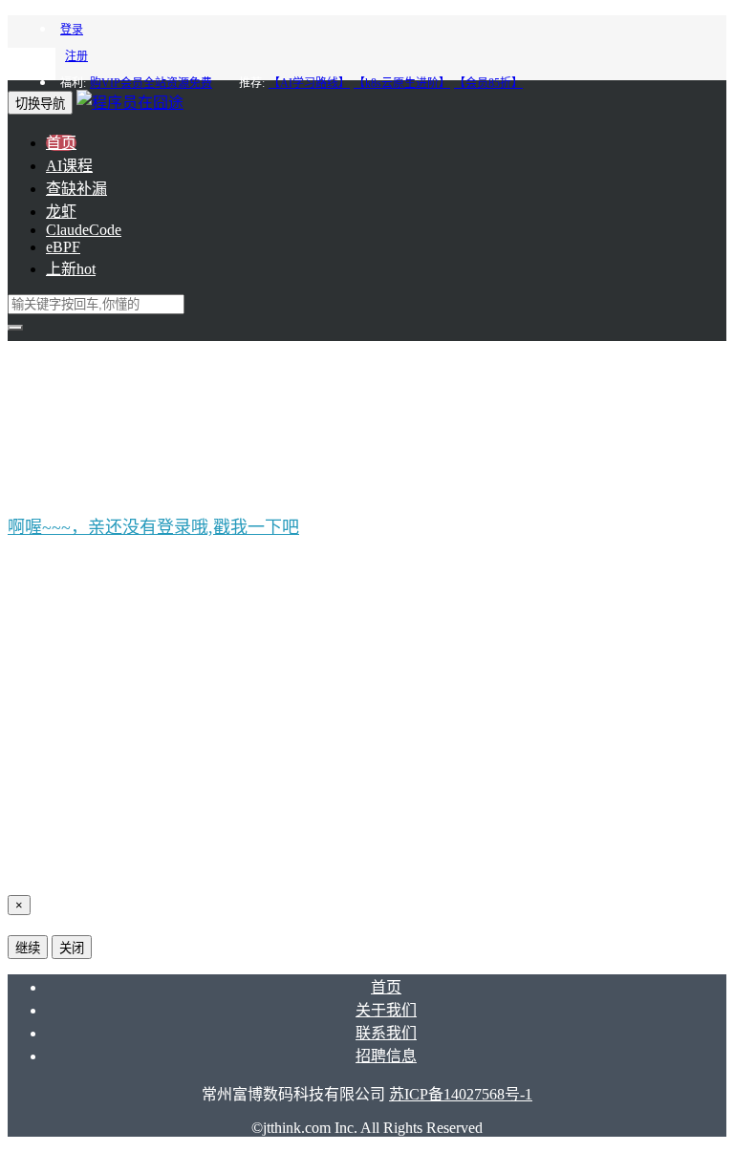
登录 (71, 29)
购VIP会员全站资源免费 (151, 83)
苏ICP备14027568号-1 (460, 1094)
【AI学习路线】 (309, 83)
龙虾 (61, 211)
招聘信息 (386, 1056)
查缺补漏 (76, 189)
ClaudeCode (83, 230)
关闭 (71, 948)
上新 (71, 269)
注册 (76, 56)
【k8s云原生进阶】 (402, 83)
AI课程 (69, 166)
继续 (27, 948)
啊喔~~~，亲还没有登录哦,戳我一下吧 (153, 527)
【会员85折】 (488, 83)
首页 (61, 143)
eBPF (63, 247)
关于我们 (386, 1010)
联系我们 (386, 1033)
